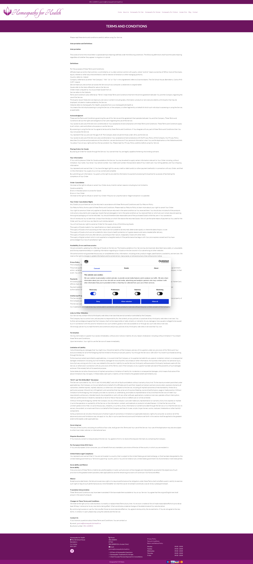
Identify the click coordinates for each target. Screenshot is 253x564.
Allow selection (126, 301)
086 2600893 (88, 526)
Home (120, 12)
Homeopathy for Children (170, 12)
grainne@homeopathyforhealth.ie (89, 523)
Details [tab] (126, 268)
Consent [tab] (97, 268)
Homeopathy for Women (153, 12)
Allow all (155, 301)
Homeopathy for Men (137, 12)
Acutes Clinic (183, 12)
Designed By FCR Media (117, 562)
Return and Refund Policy (155, 543)
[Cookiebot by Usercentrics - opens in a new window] (160, 261)
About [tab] (156, 268)
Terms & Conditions (153, 541)
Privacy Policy (151, 539)
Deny (98, 301)
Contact (195, 12)
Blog (190, 12)
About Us (126, 12)
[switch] (115, 293)
